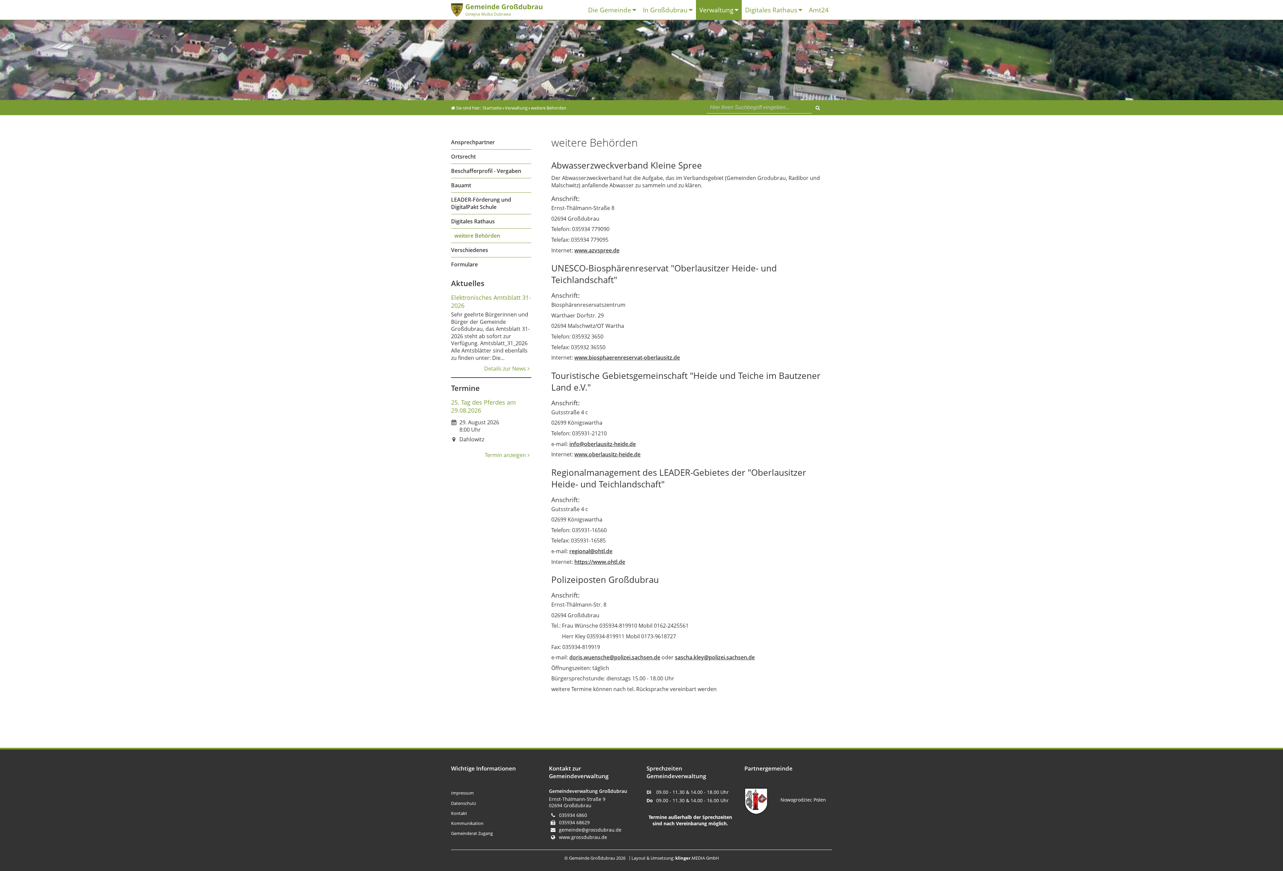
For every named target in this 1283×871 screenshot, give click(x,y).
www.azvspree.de (596, 250)
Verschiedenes (469, 250)
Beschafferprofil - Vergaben (486, 171)
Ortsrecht (463, 156)
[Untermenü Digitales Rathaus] (802, 10)
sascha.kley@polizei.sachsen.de (715, 657)
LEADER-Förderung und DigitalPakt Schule (481, 203)
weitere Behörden (477, 235)
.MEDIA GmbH (697, 858)
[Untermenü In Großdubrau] (692, 10)
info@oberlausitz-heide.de (602, 444)
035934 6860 (573, 815)
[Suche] (818, 107)
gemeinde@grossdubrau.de (590, 830)
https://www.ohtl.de (599, 562)
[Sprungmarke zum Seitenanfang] (1258, 838)
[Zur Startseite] (502, 10)
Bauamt (461, 185)
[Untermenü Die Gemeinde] (635, 10)
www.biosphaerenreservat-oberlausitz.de (627, 357)
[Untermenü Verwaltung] (738, 10)
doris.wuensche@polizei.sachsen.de (614, 657)
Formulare (464, 264)
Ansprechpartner (473, 142)
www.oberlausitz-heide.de (607, 454)
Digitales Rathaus (473, 221)
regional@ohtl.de (590, 551)
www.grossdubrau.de (583, 837)
